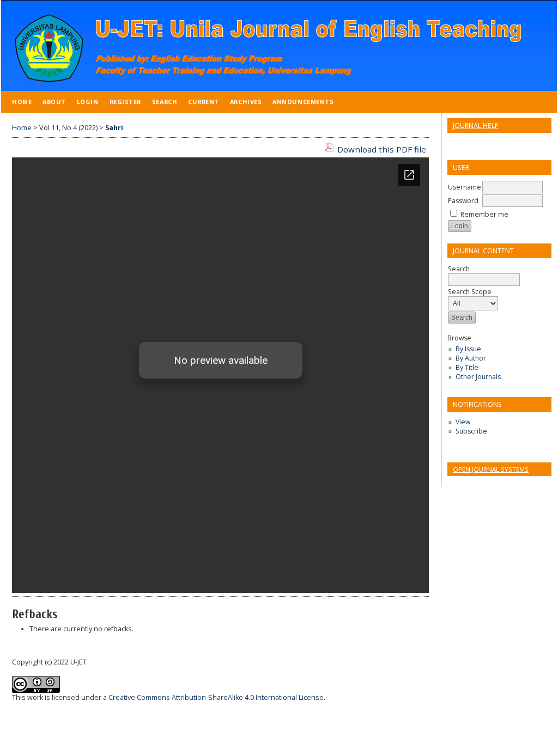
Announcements (302, 101)
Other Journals (478, 376)
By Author (471, 358)
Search (164, 101)
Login (88, 101)
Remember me (484, 214)
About (54, 101)
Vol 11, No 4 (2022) (68, 127)
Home (22, 101)
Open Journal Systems (491, 469)
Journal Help (476, 125)
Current (203, 101)
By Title (467, 367)
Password (463, 200)
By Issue (468, 348)
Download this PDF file (381, 149)
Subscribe (471, 431)
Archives (246, 101)
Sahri (114, 127)
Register (125, 101)
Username (464, 187)
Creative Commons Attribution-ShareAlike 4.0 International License (216, 697)
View (463, 421)
